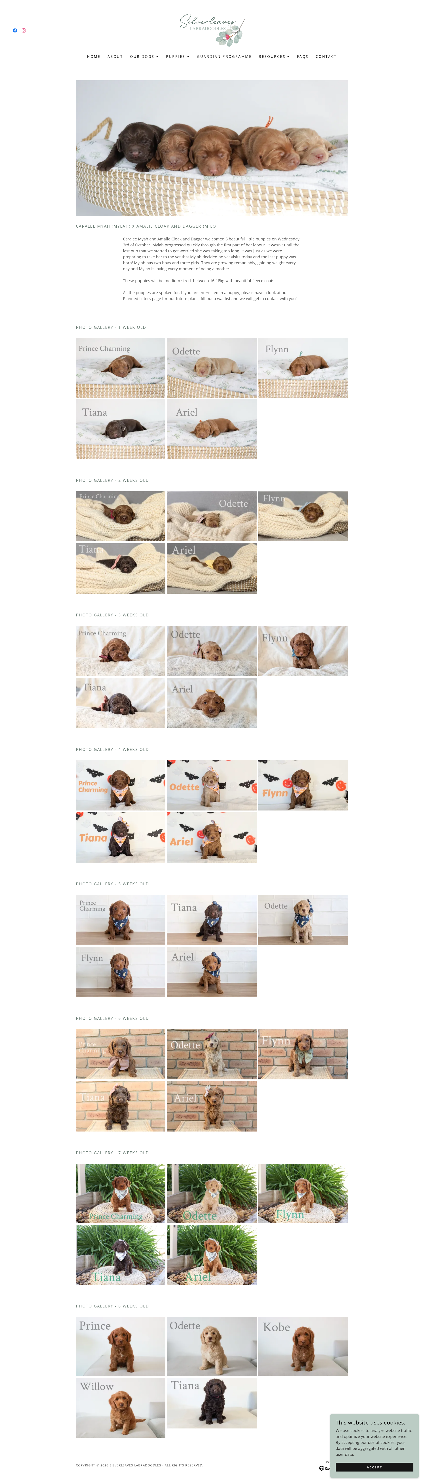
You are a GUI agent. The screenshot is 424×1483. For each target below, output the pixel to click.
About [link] (115, 56)
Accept (374, 1467)
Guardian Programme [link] (224, 56)
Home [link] (93, 56)
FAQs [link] (303, 56)
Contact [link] (326, 56)
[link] (15, 30)
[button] (144, 56)
